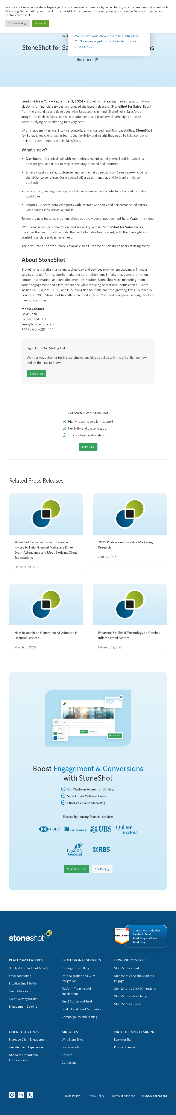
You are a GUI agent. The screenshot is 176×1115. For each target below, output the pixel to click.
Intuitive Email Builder (23, 983)
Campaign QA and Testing (79, 1017)
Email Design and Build (77, 1001)
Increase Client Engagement (28, 1039)
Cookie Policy (71, 1095)
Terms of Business (123, 1095)
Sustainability (71, 1047)
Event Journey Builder (23, 999)
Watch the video (142, 218)
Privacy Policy (96, 1095)
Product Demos (124, 1047)
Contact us (69, 1063)
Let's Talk (88, 447)
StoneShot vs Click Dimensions (135, 988)
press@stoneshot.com (37, 324)
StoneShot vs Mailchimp (130, 996)
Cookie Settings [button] (17, 23)
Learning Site (123, 1039)
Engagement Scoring (23, 1006)
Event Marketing (20, 991)
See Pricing (102, 869)
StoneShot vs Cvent (127, 1004)
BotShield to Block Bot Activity (29, 968)
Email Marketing (20, 976)
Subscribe (36, 373)
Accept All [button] (40, 23)
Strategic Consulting (75, 968)
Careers (67, 1055)
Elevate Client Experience (26, 1047)
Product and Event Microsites (81, 1009)
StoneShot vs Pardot (128, 968)
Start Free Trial (76, 869)
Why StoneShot (72, 1039)
